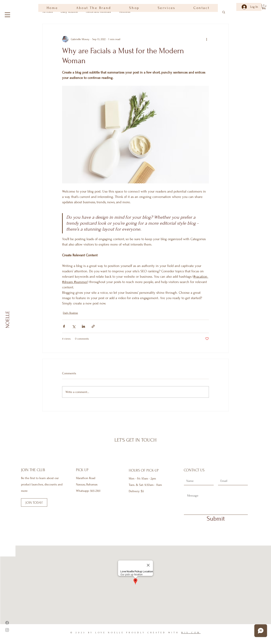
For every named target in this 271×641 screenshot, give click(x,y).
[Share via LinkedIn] (83, 326)
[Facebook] (7, 622)
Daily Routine (70, 312)
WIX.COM (191, 632)
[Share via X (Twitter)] (74, 326)
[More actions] (206, 39)
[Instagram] (7, 630)
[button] (7, 15)
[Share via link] (93, 326)
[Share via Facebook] (64, 326)
